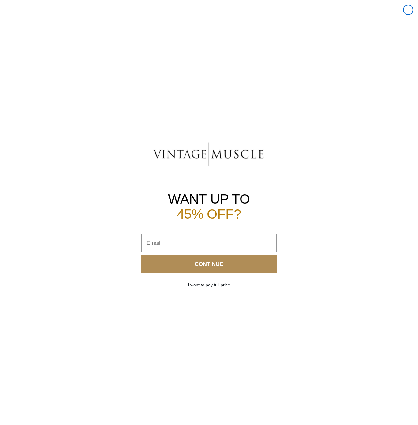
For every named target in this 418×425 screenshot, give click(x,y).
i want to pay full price (209, 284)
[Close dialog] (408, 10)
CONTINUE (209, 264)
